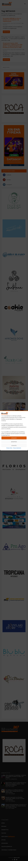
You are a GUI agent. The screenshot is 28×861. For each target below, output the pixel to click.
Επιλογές (14, 445)
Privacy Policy (9, 448)
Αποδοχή (14, 438)
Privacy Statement (17, 448)
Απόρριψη (14, 441)
